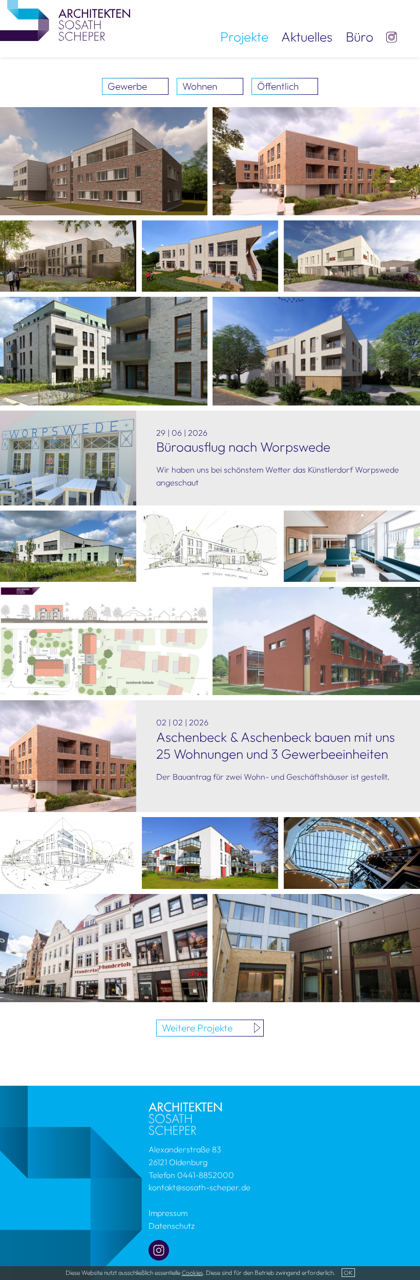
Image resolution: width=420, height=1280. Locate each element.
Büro (359, 37)
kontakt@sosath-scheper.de (199, 1187)
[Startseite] (392, 37)
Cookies (192, 1272)
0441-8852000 (205, 1175)
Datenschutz (172, 1226)
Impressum (168, 1213)
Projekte (244, 37)
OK (348, 1272)
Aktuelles (306, 37)
